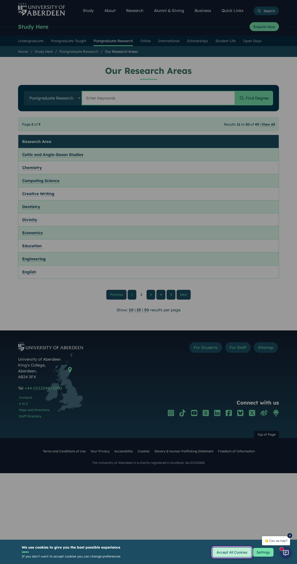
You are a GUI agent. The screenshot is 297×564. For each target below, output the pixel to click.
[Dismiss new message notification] (290, 535)
